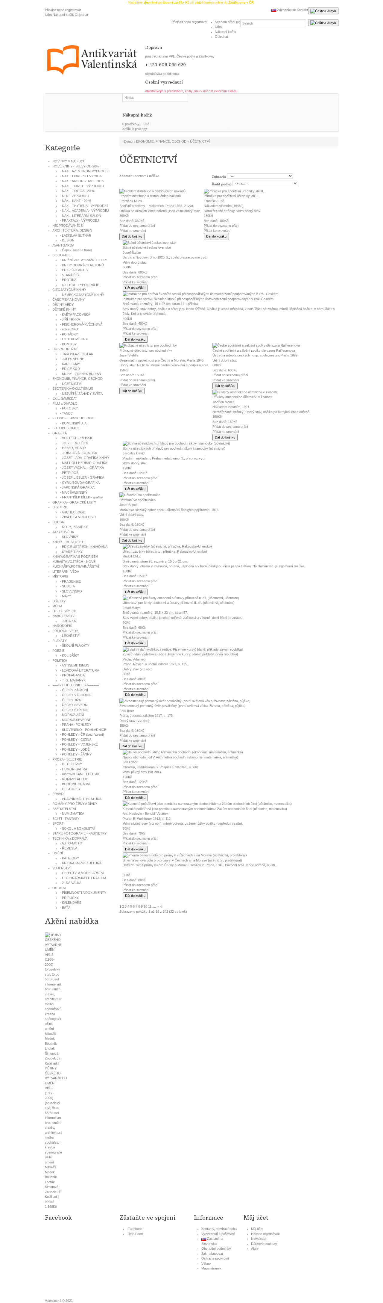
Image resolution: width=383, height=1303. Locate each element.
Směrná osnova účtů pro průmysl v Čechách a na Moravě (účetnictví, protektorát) (182, 860)
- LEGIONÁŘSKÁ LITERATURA (83, 878)
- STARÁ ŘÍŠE (70, 275)
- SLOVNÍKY (69, 537)
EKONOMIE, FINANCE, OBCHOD (77, 378)
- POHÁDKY (69, 334)
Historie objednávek (265, 1234)
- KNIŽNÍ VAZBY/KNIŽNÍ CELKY (83, 260)
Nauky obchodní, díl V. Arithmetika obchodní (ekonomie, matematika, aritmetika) (180, 757)
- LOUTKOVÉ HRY (74, 339)
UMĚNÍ (57, 853)
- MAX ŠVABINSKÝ (73, 492)
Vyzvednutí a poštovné (218, 1234)
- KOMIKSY (68, 344)
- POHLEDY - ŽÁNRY (76, 754)
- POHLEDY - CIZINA (75, 739)
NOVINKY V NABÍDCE (68, 161)
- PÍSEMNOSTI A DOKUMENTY (83, 892)
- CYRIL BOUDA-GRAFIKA (80, 482)
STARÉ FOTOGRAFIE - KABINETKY (79, 833)
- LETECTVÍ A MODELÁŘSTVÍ (82, 873)
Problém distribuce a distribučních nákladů (150, 196)
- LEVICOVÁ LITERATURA (79, 670)
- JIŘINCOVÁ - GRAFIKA (78, 453)
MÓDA (57, 606)
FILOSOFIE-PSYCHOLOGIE (73, 418)
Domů (128, 141)
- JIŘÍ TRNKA (70, 319)
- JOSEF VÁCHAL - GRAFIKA (82, 467)
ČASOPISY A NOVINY (68, 299)
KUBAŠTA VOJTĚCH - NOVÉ (73, 561)
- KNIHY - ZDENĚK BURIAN (80, 374)
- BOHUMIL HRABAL (75, 784)
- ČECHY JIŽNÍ (71, 700)
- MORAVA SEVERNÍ (75, 720)
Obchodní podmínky (216, 1248)
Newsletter (259, 1238)
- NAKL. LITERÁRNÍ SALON (80, 215)
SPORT (58, 823)
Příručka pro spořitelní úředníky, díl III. (231, 196)
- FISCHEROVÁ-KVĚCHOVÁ (81, 324)
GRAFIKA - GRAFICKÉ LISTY (74, 502)
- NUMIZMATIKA (72, 813)
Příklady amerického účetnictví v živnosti (242, 397)
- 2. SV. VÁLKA (70, 883)
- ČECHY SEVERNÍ (74, 705)
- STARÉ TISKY (71, 552)
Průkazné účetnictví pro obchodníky (145, 350)
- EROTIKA (68, 280)
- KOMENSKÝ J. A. (73, 423)
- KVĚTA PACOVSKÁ (75, 314)
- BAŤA (65, 907)
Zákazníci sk (286, 10)
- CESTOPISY (70, 789)
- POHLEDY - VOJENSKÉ (79, 744)
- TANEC (66, 413)
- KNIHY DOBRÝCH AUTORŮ (82, 265)
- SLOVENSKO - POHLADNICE (83, 729)
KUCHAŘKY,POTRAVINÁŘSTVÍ (75, 566)
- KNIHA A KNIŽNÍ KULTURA (80, 863)
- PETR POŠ (69, 472)
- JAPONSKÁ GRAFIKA (77, 487)
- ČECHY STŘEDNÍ (74, 710)
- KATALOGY (69, 858)
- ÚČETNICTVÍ (71, 384)
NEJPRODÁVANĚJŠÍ (67, 225)
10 (145, 906)
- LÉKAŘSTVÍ (70, 635)
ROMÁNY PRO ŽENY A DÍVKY (74, 803)
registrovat (73, 10)
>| (160, 906)
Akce (255, 1248)
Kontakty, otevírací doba (219, 1229)
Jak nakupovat (212, 1253)
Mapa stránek (211, 1268)
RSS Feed (135, 1234)
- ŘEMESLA (68, 848)
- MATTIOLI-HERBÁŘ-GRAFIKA (83, 463)
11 (149, 906)
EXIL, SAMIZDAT (64, 398)
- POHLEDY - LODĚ (74, 749)
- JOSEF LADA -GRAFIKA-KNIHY (84, 457)
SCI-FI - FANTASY (65, 818)
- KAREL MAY (70, 364)
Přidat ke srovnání (132, 230)
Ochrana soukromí (215, 1258)
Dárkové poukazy (264, 1243)
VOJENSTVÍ (61, 868)
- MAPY (65, 596)
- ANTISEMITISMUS (74, 665)
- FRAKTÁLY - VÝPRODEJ (79, 220)
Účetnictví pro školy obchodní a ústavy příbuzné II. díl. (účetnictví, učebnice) (178, 602)
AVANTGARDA (63, 245)
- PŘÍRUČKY (69, 898)
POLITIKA (59, 660)
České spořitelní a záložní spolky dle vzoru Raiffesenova (253, 350)
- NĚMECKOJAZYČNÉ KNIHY (82, 295)
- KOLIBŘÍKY (69, 655)
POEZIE (58, 650)
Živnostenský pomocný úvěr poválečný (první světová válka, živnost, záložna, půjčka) (182, 706)
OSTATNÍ (59, 888)
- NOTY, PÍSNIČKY (74, 527)
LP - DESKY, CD (64, 611)
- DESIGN (67, 240)
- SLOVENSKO (71, 591)
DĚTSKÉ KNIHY (64, 309)
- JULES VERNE (72, 359)
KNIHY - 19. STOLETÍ (68, 542)
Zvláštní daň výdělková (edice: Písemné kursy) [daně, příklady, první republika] (180, 654)
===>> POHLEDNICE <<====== (75, 685)
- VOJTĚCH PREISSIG (77, 438)
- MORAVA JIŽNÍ (72, 715)
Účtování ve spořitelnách (137, 500)
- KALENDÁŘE (70, 902)
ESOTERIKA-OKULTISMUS (72, 388)
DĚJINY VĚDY (63, 304)
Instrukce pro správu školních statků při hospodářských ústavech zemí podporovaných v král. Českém (198, 299)
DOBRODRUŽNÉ (65, 349)
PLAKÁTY (59, 641)
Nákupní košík (63, 14)
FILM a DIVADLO (64, 403)
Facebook (135, 1229)
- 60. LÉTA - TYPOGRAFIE (79, 285)
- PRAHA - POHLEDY (75, 724)
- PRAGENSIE (70, 581)
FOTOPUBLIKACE (66, 428)
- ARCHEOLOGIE (73, 512)
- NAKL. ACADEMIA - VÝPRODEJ (84, 210)
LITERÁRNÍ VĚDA (65, 571)
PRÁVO (58, 794)
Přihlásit (50, 10)
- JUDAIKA (68, 621)
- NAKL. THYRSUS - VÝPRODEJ (84, 206)
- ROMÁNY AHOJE (74, 779)
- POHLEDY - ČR (82, 734)
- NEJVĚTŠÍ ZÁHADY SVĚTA (81, 393)
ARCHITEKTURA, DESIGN (72, 230)
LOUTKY (59, 601)
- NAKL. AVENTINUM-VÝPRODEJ (85, 171)
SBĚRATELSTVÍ (64, 809)
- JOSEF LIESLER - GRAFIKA (82, 477)
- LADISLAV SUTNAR (75, 235)
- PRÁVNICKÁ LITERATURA (80, 799)
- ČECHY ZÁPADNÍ (74, 690)
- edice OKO (69, 329)
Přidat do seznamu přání (137, 225)
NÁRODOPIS (62, 626)
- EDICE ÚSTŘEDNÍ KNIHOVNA (83, 546)
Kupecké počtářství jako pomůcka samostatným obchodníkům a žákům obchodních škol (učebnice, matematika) (205, 809)
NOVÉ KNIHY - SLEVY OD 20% (75, 166)
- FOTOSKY (69, 408)
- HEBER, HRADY (73, 448)
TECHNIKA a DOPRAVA (69, 838)
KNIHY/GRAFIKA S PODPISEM (75, 556)
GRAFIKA (59, 433)
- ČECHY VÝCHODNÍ (76, 695)
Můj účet (257, 1229)
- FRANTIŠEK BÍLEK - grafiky (81, 497)
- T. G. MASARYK (73, 680)
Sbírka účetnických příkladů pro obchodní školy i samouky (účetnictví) (174, 448)
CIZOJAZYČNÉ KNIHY (69, 289)
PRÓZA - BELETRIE (67, 759)
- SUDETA (67, 586)
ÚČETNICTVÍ (200, 141)
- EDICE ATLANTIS (74, 270)
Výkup (206, 1263)
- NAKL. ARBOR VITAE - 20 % (82, 181)
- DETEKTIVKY (71, 764)
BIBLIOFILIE (61, 255)
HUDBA (58, 522)
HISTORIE (60, 507)
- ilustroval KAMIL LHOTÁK (79, 774)
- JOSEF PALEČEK (74, 443)
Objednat (81, 14)
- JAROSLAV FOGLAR (76, 354)
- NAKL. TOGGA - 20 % (77, 191)
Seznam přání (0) (227, 22)
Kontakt (302, 10)
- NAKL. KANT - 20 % (75, 200)
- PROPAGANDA (72, 675)
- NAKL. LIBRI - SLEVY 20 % (81, 176)
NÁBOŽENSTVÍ (63, 616)
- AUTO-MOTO (71, 843)
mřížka (154, 176)
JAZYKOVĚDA (63, 532)
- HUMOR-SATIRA (73, 769)
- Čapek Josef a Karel (76, 250)
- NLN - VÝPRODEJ (74, 196)
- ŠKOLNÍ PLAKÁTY (74, 645)
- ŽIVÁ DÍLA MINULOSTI (78, 517)
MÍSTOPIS (60, 576)
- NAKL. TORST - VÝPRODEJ (82, 186)
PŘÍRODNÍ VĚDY (65, 631)
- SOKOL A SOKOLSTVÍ (77, 828)
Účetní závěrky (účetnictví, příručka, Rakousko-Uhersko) (165, 551)
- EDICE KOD (70, 369)
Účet (48, 14)
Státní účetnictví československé (147, 247)
